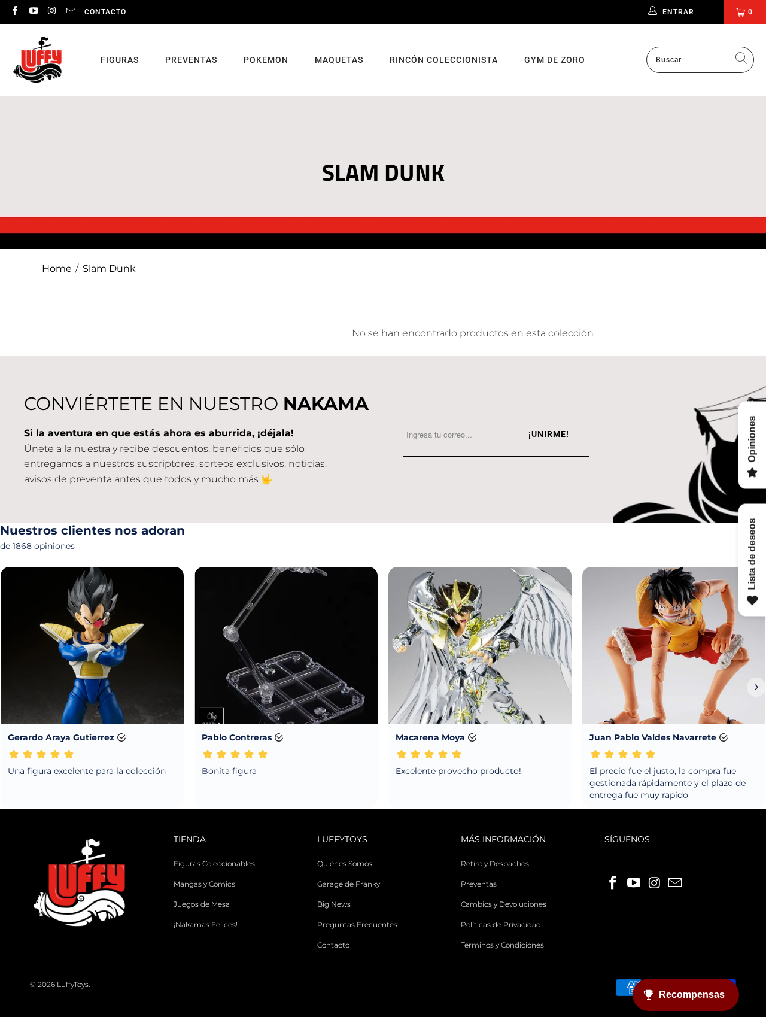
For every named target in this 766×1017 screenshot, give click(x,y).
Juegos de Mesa (202, 904)
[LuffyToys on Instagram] (52, 11)
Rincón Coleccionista (444, 60)
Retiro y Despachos (495, 863)
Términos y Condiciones (502, 944)
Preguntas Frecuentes (357, 924)
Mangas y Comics (204, 883)
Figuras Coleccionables (214, 863)
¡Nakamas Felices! (206, 924)
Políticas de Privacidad (501, 924)
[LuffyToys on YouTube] (33, 11)
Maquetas (339, 60)
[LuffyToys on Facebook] (14, 11)
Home (57, 268)
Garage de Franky (348, 883)
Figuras (120, 60)
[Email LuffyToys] (70, 11)
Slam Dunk (109, 268)
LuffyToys (73, 984)
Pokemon (266, 60)
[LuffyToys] (37, 60)
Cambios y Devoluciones (503, 904)
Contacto (105, 12)
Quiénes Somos (344, 863)
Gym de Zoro (554, 60)
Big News (334, 904)
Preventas (191, 60)
